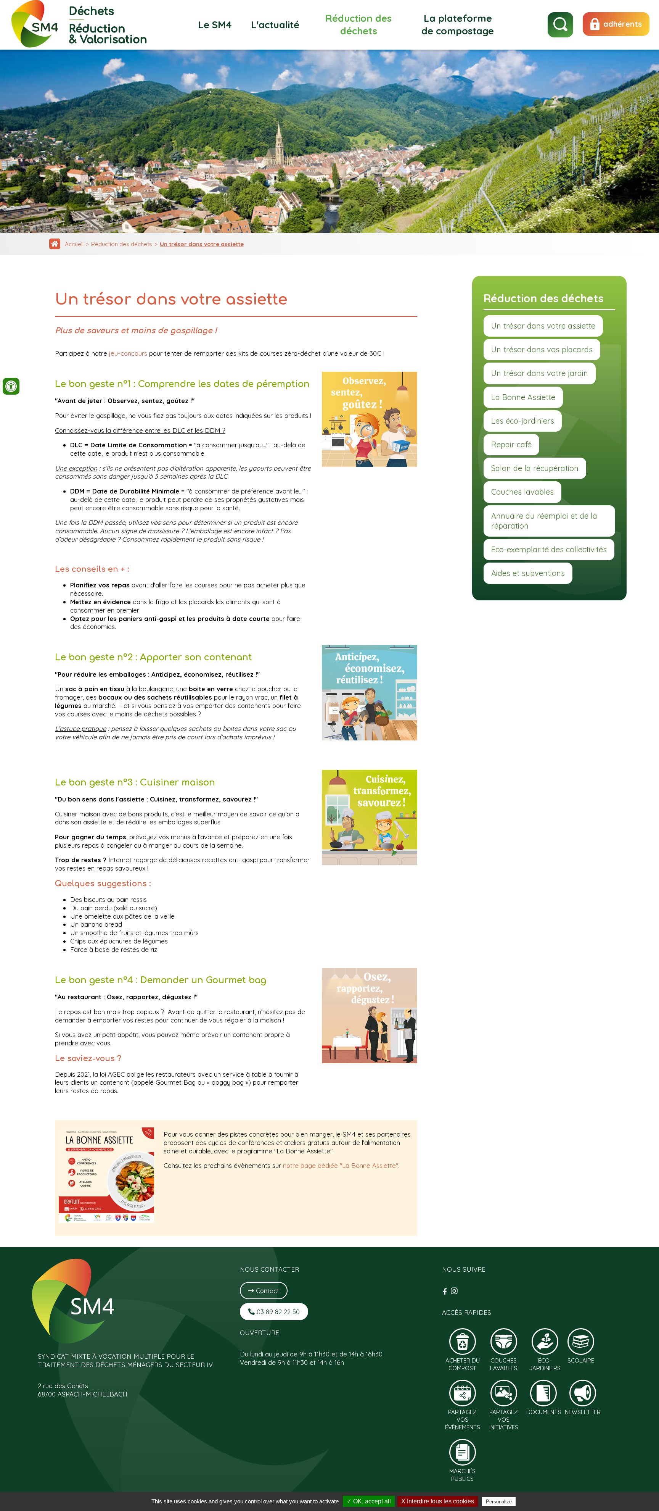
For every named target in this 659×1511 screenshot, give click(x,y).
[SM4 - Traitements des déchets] (79, 45)
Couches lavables (522, 492)
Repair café (511, 444)
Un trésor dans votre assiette (202, 244)
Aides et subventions (528, 573)
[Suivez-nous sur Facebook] (445, 1291)
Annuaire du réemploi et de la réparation (544, 521)
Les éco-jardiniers (522, 421)
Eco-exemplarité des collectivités (549, 549)
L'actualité (275, 25)
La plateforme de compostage (457, 24)
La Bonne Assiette (523, 397)
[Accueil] (54, 244)
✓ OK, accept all (369, 1501)
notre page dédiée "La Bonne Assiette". (341, 1165)
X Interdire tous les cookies (437, 1501)
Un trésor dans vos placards (542, 349)
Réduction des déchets (358, 24)
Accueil (74, 244)
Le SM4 (215, 25)
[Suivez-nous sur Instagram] (454, 1291)
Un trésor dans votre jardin (539, 373)
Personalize (499, 1502)
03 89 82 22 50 (277, 1312)
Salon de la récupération (535, 468)
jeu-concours (128, 353)
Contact (266, 1291)
